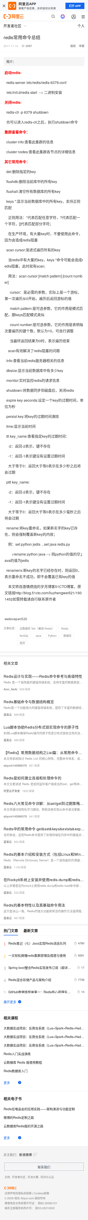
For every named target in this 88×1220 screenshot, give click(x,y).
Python (52, 635)
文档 (7, 1177)
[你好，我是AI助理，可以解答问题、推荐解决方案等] (62, 16)
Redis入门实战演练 (17, 1053)
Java (38, 635)
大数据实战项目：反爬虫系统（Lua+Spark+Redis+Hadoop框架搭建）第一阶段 (44, 1028)
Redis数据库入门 (16, 1071)
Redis (64, 628)
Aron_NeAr (10, 689)
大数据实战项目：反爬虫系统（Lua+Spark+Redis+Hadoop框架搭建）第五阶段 (44, 1045)
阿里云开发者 (12, 791)
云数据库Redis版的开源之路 (23, 1126)
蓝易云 (8, 714)
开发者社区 (18, 1177)
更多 (7, 1082)
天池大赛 (33, 1177)
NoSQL (24, 635)
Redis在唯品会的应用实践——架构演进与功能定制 (39, 1109)
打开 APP (75, 6)
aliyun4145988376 (15, 765)
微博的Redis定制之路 (19, 1117)
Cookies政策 (41, 1193)
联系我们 (44, 1167)
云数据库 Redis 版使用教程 (23, 1062)
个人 (81, 25)
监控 (22, 643)
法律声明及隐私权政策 (18, 1193)
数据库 (67, 635)
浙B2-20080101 (47, 1203)
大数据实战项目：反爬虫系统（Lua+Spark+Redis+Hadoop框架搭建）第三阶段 (44, 1036)
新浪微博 (25, 1154)
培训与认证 (47, 1177)
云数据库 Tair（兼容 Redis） (37, 628)
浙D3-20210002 (45, 1208)
